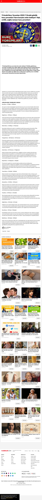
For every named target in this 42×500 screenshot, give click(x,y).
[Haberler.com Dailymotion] (13, 476)
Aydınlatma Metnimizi (9, 497)
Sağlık (12, 456)
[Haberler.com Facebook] (4, 473)
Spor (2, 457)
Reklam (30, 450)
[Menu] (1, 1)
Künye (35, 450)
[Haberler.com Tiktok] (8, 476)
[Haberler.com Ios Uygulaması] (24, 474)
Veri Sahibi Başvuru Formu (35, 462)
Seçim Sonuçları (23, 459)
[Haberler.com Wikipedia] (4, 476)
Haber (17, 483)
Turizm (12, 460)
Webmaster (33, 463)
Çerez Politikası (33, 459)
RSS (31, 466)
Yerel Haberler (13, 463)
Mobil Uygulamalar (34, 465)
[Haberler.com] (6, 450)
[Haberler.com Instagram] (8, 473)
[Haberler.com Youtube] (6, 476)
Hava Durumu (23, 456)
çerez (2, 496)
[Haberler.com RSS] (2, 476)
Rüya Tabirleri (23, 462)
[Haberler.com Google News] (2, 473)
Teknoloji (12, 457)
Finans (12, 459)
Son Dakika (3, 460)
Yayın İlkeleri (38, 451)
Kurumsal (32, 454)
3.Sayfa (2, 463)
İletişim (33, 450)
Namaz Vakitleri (23, 457)
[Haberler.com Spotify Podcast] (15, 473)
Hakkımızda (26, 450)
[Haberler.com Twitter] (6, 473)
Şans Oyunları (23, 460)
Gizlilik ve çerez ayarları (13, 484)
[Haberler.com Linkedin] (10, 473)
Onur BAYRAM (7, 227)
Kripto (2, 462)
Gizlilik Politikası (33, 457)
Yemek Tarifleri (23, 463)
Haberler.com (23, 454)
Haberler (2, 454)
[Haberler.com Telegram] (10, 476)
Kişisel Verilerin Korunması (35, 460)
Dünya (2, 465)
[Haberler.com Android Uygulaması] (28, 474)
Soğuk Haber (4, 231)
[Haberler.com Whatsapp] (13, 473)
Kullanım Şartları (33, 456)
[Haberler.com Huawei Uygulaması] (33, 474)
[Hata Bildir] (19, 484)
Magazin (8, 231)
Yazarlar (12, 462)
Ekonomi (2, 456)
